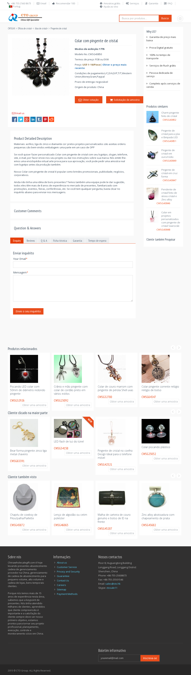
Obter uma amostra (36, 401)
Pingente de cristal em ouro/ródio (168, 153)
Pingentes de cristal (59, 28)
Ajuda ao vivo (111, 6)
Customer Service (67, 567)
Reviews (31, 240)
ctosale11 (112, 587)
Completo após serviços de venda (163, 85)
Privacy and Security (68, 571)
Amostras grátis (112, 3)
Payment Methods (67, 594)
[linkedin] (33, 119)
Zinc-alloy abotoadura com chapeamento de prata (158, 516)
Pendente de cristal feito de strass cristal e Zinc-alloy (169, 194)
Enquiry (17, 240)
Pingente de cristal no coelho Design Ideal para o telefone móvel (115, 454)
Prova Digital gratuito (161, 47)
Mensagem (20, 272)
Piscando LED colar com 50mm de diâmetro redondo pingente (29, 388)
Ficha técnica (60, 240)
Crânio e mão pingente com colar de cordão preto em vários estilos (71, 390)
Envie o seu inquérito (28, 311)
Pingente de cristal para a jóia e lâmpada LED (170, 134)
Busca (165, 18)
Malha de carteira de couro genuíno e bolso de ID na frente (114, 518)
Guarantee (63, 576)
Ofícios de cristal (24, 28)
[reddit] (51, 119)
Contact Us (63, 580)
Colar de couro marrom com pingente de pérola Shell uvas (115, 388)
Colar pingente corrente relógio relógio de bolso (160, 388)
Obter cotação (90, 99)
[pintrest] (45, 119)
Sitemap (61, 589)
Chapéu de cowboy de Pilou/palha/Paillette (23, 516)
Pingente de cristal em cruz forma (169, 173)
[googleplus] (26, 119)
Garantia (153, 3)
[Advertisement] (76, 330)
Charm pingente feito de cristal (170, 114)
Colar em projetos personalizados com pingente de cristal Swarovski (170, 219)
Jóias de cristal (41, 28)
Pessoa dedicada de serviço (159, 74)
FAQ (170, 3)
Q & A (44, 240)
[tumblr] (39, 119)
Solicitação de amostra (126, 99)
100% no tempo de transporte (158, 56)
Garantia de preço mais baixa (161, 38)
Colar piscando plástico (156, 447)
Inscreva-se (150, 658)
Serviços (134, 3)
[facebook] (14, 119)
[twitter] (20, 119)
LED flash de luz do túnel (69, 441)
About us (62, 562)
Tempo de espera (97, 240)
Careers (61, 585)
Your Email (20, 259)
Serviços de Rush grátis (162, 65)
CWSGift (11, 28)
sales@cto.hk (112, 583)
